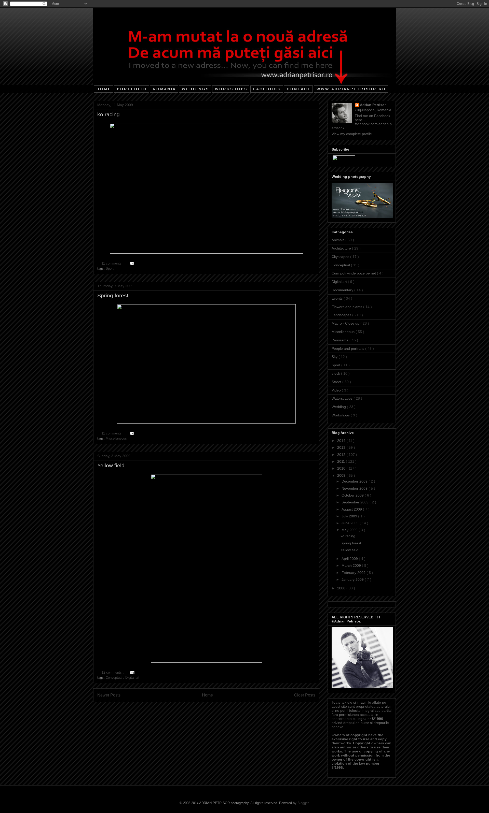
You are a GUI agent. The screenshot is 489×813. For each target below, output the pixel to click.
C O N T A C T (298, 89)
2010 (341, 468)
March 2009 (352, 565)
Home (207, 695)
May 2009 (350, 530)
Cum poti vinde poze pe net (354, 273)
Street (337, 382)
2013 (341, 447)
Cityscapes (341, 257)
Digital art (132, 677)
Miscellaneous (116, 438)
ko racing (108, 114)
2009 (341, 475)
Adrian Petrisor (373, 105)
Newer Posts (108, 695)
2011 (341, 461)
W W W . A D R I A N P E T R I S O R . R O (351, 89)
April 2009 (350, 559)
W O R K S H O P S (231, 89)
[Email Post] (131, 263)
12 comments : (113, 672)
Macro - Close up (346, 323)
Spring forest (112, 295)
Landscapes (342, 315)
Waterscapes (343, 398)
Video (337, 390)
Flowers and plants (347, 307)
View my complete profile (352, 134)
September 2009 (356, 502)
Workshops (341, 415)
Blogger (302, 803)
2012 (341, 455)
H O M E (103, 89)
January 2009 (353, 579)
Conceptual (114, 677)
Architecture (342, 248)
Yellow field (111, 465)
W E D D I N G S (195, 89)
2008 (341, 588)
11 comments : (113, 263)
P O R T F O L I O (131, 89)
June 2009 (351, 523)
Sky (335, 357)
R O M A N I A (164, 89)
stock (336, 373)
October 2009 (353, 495)
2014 (341, 441)
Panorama (340, 340)
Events (338, 298)
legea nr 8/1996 (370, 719)
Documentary (343, 290)
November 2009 (355, 488)
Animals (338, 240)
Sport (110, 268)
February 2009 (354, 573)
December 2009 (355, 481)
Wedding (339, 407)
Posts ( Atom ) (216, 708)
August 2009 (352, 509)
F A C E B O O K (266, 89)
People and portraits (348, 348)
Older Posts (304, 695)
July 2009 (350, 516)
